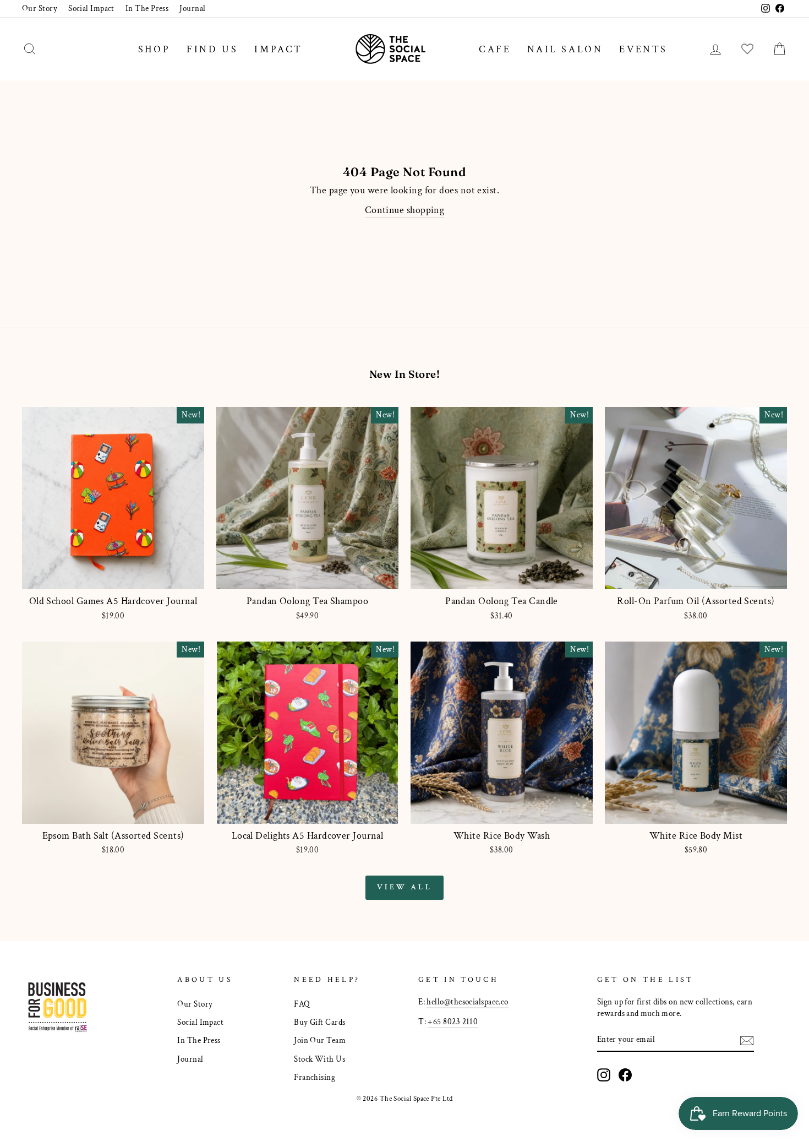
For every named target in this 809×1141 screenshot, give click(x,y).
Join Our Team (320, 1040)
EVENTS (643, 49)
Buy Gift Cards (319, 1022)
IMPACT (278, 49)
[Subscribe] (747, 1040)
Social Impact (91, 8)
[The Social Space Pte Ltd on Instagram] (603, 1075)
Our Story (39, 8)
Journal (192, 8)
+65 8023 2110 (453, 1021)
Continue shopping (405, 210)
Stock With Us (319, 1058)
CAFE (495, 49)
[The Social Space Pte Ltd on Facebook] (625, 1075)
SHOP (154, 49)
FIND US (212, 49)
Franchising (314, 1077)
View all (404, 887)
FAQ (302, 1003)
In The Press (146, 8)
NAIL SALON (565, 49)
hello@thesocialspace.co (467, 1001)
